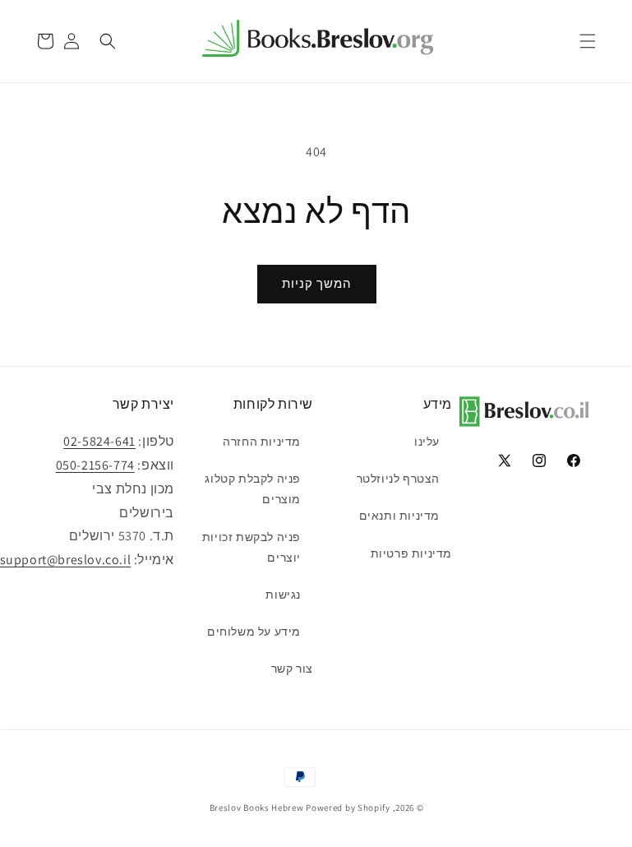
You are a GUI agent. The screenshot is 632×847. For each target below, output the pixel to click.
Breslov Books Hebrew (257, 807)
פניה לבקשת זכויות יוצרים (251, 547)
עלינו (427, 441)
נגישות (283, 594)
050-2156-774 (95, 465)
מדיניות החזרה (262, 441)
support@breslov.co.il (65, 559)
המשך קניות (317, 283)
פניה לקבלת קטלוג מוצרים (253, 489)
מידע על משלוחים (254, 631)
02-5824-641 (99, 441)
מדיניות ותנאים (399, 515)
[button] (588, 41)
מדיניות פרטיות (411, 553)
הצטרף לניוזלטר (398, 478)
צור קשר (292, 668)
